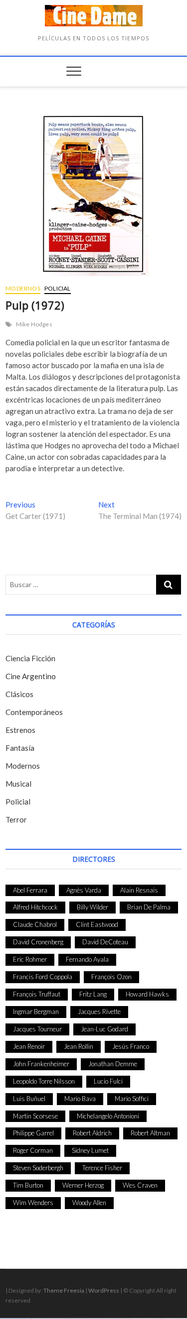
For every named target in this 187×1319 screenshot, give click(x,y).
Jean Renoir (29, 1046)
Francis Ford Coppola (42, 977)
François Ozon (111, 977)
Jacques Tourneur (37, 1029)
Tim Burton (28, 1185)
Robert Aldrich (92, 1133)
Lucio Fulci (108, 1081)
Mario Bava (80, 1099)
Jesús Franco (130, 1046)
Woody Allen (89, 1203)
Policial (57, 288)
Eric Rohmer (30, 959)
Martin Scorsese (35, 1116)
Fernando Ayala (87, 959)
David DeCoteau (105, 942)
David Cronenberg (38, 942)
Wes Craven (140, 1185)
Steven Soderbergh (38, 1168)
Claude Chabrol (35, 924)
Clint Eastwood (97, 924)
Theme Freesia (63, 1290)
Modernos (22, 288)
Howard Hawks (147, 994)
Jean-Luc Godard (104, 1029)
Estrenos (20, 729)
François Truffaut (36, 994)
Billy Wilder (92, 907)
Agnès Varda (83, 890)
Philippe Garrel (33, 1133)
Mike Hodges (34, 324)
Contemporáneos (34, 712)
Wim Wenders (33, 1203)
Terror (16, 819)
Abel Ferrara (30, 890)
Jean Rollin (78, 1046)
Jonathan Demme (112, 1064)
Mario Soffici (132, 1099)
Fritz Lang (93, 994)
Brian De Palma (149, 907)
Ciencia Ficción (30, 658)
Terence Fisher (102, 1168)
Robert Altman (150, 1133)
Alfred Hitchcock (35, 907)
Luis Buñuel (29, 1099)
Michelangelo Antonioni (108, 1116)
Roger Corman (33, 1150)
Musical (18, 783)
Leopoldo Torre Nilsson (44, 1081)
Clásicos (19, 694)
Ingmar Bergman (36, 1011)
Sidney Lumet (90, 1150)
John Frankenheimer (41, 1064)
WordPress (103, 1290)
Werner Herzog (83, 1185)
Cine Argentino (30, 676)
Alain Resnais (139, 890)
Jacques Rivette (99, 1011)
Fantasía (19, 747)
